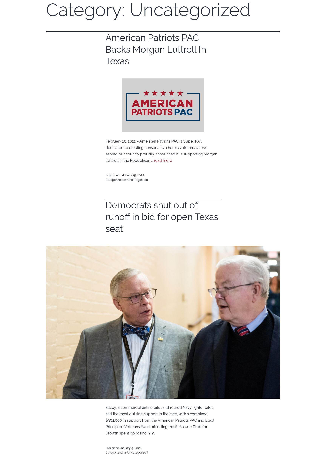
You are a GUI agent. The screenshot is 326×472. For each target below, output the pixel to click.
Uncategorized (137, 180)
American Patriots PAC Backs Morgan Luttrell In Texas (155, 49)
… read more (161, 160)
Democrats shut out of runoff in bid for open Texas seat (161, 217)
